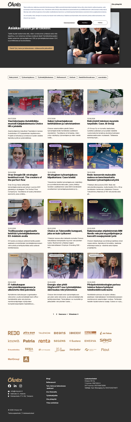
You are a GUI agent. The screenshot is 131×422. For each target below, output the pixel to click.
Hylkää (100, 22)
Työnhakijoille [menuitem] (51, 395)
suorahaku (102, 77)
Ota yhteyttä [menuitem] (117, 4)
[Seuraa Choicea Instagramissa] (20, 386)
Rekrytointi (13, 77)
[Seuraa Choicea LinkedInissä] (15, 386)
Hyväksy (84, 22)
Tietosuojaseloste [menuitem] (14, 413)
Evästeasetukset (69, 22)
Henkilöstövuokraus (87, 77)
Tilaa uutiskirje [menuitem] (52, 403)
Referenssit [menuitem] (51, 382)
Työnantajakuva (27, 77)
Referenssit (61, 77)
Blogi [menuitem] (48, 379)
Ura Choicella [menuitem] (51, 392)
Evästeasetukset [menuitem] (28, 413)
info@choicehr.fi (17, 391)
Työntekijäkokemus (45, 77)
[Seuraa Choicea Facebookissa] (9, 386)
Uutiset (72, 77)
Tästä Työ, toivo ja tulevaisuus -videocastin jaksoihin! (30, 48)
